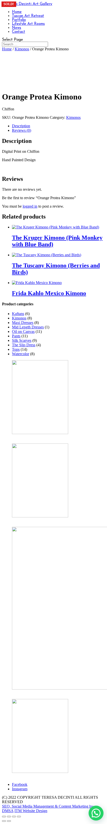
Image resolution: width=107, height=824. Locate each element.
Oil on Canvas (23, 331)
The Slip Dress (23, 345)
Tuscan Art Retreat (28, 16)
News (16, 28)
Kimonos (22, 49)
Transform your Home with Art (36, 520)
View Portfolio (23, 776)
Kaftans (18, 314)
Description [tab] (21, 126)
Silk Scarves (21, 340)
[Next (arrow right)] (9, 821)
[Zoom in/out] (4, 816)
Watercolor (20, 354)
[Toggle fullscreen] (9, 816)
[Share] (14, 816)
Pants (16, 336)
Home (17, 12)
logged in (30, 206)
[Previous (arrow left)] (4, 821)
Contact (18, 32)
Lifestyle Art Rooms (28, 24)
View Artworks (24, 437)
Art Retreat (20, 693)
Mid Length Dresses (28, 327)
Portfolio (19, 20)
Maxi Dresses (22, 322)
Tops (16, 349)
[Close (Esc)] (19, 816)
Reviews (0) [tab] (21, 130)
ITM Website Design (30, 811)
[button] (96, 813)
